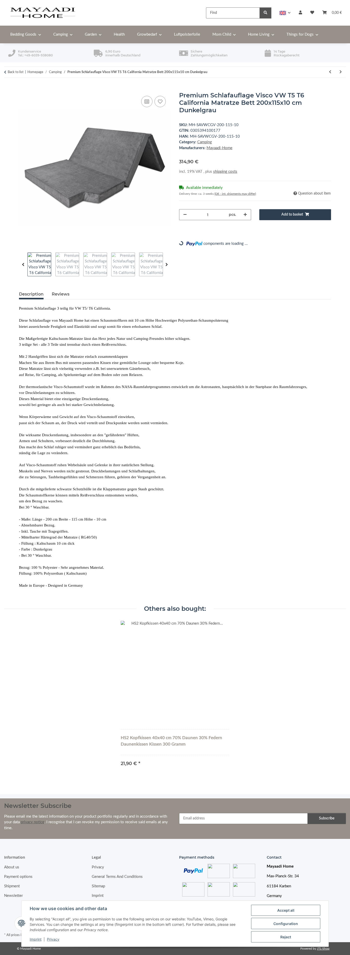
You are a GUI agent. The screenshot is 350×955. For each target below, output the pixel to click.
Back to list (16, 72)
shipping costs (225, 172)
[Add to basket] (23, 89)
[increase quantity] (245, 214)
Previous (23, 264)
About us (11, 867)
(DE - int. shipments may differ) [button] (235, 193)
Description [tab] (31, 294)
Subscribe (326, 818)
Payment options (18, 877)
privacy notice (32, 822)
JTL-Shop (323, 948)
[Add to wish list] (160, 101)
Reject (285, 937)
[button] (285, 13)
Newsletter (13, 896)
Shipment (12, 886)
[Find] (265, 12)
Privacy (53, 939)
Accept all (285, 910)
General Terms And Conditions (117, 877)
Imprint (36, 939)
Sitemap (98, 886)
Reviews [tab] (60, 294)
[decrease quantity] (185, 214)
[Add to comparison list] (146, 101)
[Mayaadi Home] (43, 13)
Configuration (285, 923)
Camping (204, 142)
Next (166, 264)
